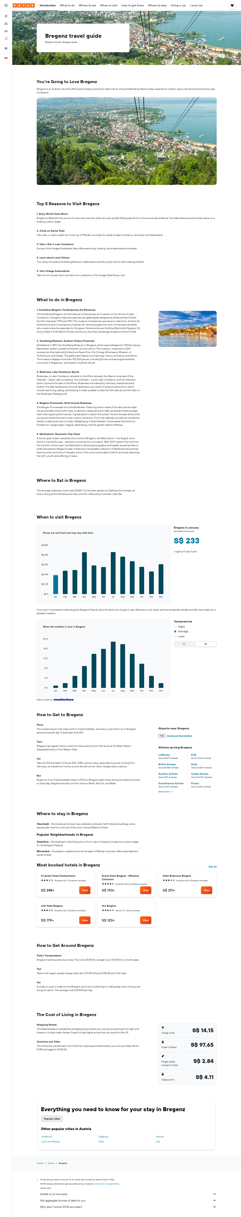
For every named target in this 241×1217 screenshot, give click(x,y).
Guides (40, 1163)
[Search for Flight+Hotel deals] (6, 38)
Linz (158, 1141)
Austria (51, 1163)
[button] (6, 5)
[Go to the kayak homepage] (24, 5)
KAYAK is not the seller (54, 1194)
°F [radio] (184, 644)
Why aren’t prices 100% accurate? (61, 1207)
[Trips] (6, 48)
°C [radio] (205, 644)
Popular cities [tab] (52, 1118)
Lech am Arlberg (50, 1141)
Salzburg (103, 1136)
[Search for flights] (6, 16)
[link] (85, 890)
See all (213, 866)
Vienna (159, 1136)
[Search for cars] (6, 31)
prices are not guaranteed (107, 1183)
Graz (101, 1141)
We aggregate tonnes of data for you (63, 1200)
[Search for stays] (6, 23)
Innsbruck (47, 1136)
